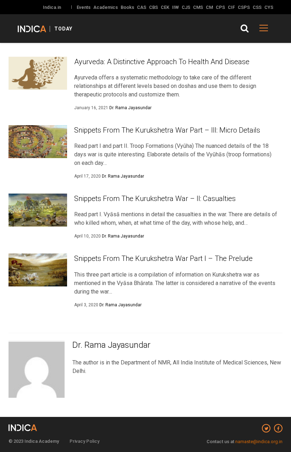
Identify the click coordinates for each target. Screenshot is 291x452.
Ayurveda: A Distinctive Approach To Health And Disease (161, 61)
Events (83, 7)
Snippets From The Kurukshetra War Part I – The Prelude (163, 258)
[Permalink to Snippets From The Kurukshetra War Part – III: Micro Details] (38, 141)
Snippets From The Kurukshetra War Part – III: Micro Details (167, 130)
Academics (105, 7)
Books (127, 7)
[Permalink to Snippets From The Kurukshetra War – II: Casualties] (38, 210)
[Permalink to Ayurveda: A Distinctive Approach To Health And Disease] (38, 73)
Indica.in (52, 7)
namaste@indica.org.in (258, 441)
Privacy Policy (84, 441)
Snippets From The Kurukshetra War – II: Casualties (155, 198)
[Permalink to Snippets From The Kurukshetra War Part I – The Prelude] (38, 269)
